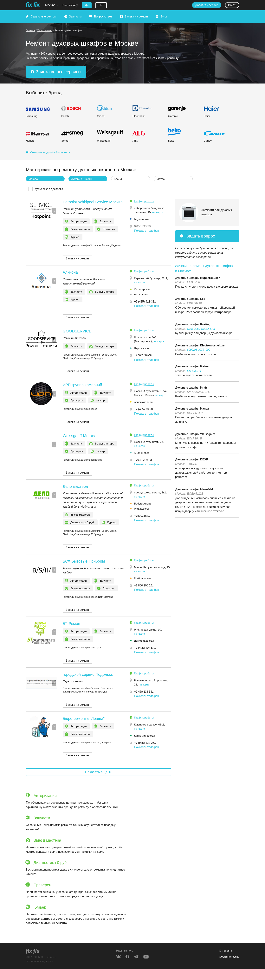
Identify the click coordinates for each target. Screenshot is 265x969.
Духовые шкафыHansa (192, 408)
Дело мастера (75, 486)
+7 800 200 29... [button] (144, 585)
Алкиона (70, 272)
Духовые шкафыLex (190, 298)
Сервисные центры (43, 16)
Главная (30, 30)
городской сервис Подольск (88, 674)
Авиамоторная (143, 402)
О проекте (225, 950)
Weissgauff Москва (79, 436)
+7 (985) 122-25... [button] (145, 742)
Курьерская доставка (49, 188)
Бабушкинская (143, 503)
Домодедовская (144, 640)
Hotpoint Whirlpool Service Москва (93, 202)
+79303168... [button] (142, 515)
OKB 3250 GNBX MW (201, 328)
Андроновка (141, 452)
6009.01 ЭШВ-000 (198, 349)
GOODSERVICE (77, 331)
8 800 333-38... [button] (143, 226)
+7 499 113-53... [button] (144, 691)
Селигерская (142, 289)
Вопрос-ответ (103, 16)
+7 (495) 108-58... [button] (145, 647)
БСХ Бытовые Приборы (84, 561)
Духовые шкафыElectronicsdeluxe (199, 345)
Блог (164, 16)
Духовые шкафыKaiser (192, 366)
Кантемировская (144, 735)
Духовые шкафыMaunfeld (194, 489)
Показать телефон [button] (146, 230)
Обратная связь (229, 956)
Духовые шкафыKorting (192, 324)
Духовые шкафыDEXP (191, 459)
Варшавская (142, 348)
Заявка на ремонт (136, 16)
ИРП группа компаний (82, 385)
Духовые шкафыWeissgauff (195, 434)
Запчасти (75, 16)
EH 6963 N (194, 370)
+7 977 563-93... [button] (144, 355)
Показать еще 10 (98, 772)
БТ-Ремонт (72, 623)
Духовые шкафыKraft (191, 387)
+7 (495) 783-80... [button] (145, 409)
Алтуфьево (141, 294)
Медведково (142, 508)
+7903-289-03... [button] (144, 460)
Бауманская (141, 219)
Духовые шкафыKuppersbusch (197, 277)
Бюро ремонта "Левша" (84, 718)
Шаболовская (142, 578)
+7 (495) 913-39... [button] (145, 301)
